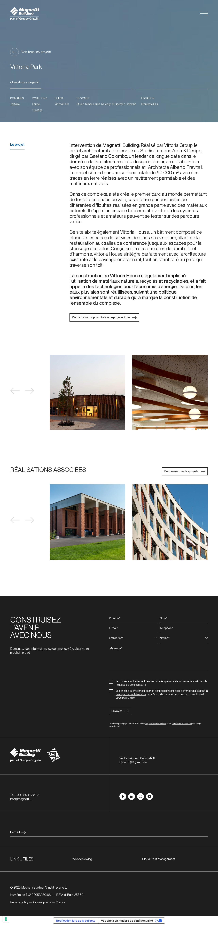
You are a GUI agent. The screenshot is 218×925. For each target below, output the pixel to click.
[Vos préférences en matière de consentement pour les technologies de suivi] (6, 919)
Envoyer (116, 711)
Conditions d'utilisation (182, 723)
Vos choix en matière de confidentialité (127, 920)
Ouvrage (37, 110)
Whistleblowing (82, 859)
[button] (15, 390)
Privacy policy (19, 902)
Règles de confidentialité (155, 723)
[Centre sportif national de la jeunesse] (87, 522)
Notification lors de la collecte (75, 920)
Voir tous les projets (36, 52)
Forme (36, 104)
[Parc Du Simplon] (170, 522)
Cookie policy (42, 902)
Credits (60, 902)
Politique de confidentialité (131, 684)
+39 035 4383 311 (27, 795)
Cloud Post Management (158, 859)
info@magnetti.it (21, 799)
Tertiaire (15, 104)
